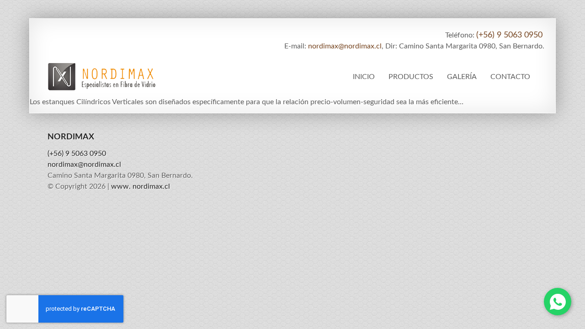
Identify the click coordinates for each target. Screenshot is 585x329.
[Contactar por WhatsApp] (557, 301)
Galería (462, 76)
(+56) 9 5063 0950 (509, 35)
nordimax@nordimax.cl (345, 46)
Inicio (364, 76)
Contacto (510, 76)
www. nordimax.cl (140, 186)
